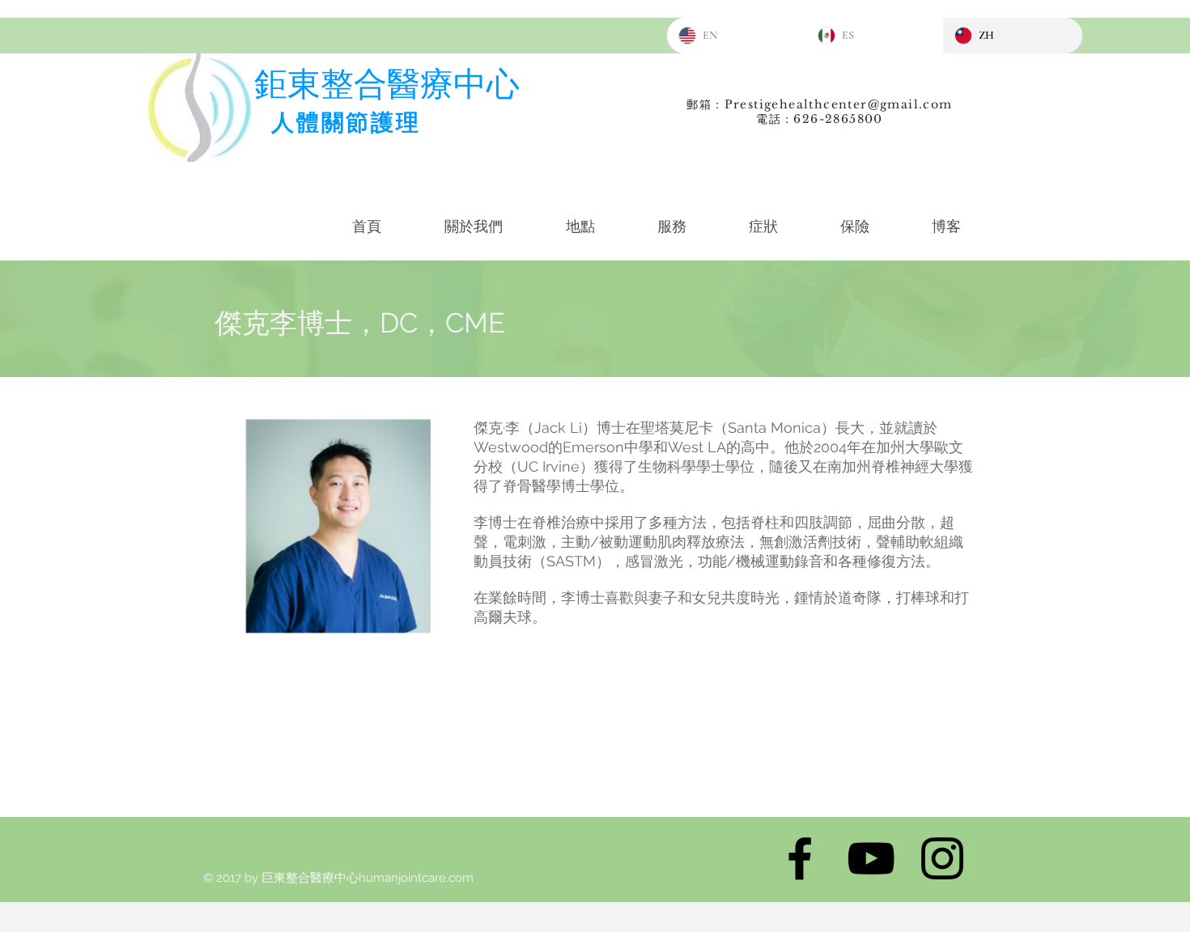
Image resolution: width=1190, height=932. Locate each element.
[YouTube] (871, 858)
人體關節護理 (346, 122)
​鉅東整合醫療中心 (387, 84)
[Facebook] (799, 858)
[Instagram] (942, 858)
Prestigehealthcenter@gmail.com (839, 104)
